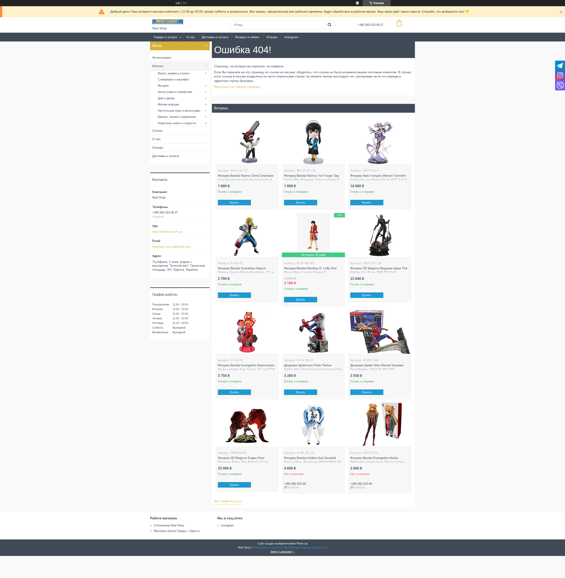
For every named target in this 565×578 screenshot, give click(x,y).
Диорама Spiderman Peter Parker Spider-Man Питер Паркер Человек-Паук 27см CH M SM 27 (313, 369)
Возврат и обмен (247, 37)
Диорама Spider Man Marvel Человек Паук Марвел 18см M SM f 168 (376, 367)
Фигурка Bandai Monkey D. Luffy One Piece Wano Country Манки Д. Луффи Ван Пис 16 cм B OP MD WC (310, 272)
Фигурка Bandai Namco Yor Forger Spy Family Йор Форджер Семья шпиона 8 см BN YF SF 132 (311, 179)
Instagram (291, 37)
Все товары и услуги (228, 501)
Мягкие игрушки (168, 104)
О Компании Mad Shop (169, 525)
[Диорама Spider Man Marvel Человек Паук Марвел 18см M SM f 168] (379, 332)
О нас (190, 37)
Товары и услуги (165, 37)
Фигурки (163, 85)
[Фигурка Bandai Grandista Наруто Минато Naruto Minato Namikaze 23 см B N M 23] (247, 235)
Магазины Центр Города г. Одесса (177, 531)
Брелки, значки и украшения (177, 116)
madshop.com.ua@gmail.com (171, 246)
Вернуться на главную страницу (237, 86)
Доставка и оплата (215, 37)
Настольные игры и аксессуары (179, 110)
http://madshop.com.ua (167, 231)
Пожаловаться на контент (268, 547)
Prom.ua (302, 543)
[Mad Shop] (167, 21)
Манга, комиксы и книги (173, 73)
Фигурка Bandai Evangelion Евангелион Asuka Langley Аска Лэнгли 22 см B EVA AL (246, 369)
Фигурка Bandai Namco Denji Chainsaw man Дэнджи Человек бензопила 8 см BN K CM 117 (245, 179)
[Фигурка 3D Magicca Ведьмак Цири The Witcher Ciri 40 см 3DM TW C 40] (379, 235)
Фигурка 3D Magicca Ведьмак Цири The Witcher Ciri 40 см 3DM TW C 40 (378, 270)
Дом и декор (166, 98)
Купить (234, 202)
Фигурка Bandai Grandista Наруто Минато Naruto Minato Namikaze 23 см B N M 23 (246, 272)
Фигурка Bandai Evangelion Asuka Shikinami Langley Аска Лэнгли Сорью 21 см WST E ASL (377, 461)
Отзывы (271, 37)
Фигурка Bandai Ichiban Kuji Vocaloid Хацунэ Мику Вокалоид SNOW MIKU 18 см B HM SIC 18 (312, 461)
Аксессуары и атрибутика (175, 92)
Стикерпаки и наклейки (173, 79)
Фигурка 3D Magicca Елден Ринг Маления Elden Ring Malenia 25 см (243, 460)
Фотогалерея (161, 57)
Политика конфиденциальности (307, 547)
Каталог (158, 66)
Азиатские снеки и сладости (177, 123)
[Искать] (329, 25)
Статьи (157, 130)
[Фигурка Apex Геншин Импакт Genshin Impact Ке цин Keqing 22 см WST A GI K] (379, 142)
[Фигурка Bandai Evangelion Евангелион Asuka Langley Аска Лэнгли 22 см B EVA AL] (247, 332)
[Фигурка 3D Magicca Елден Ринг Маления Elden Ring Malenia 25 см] (247, 425)
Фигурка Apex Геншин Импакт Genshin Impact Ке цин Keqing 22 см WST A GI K (378, 177)
